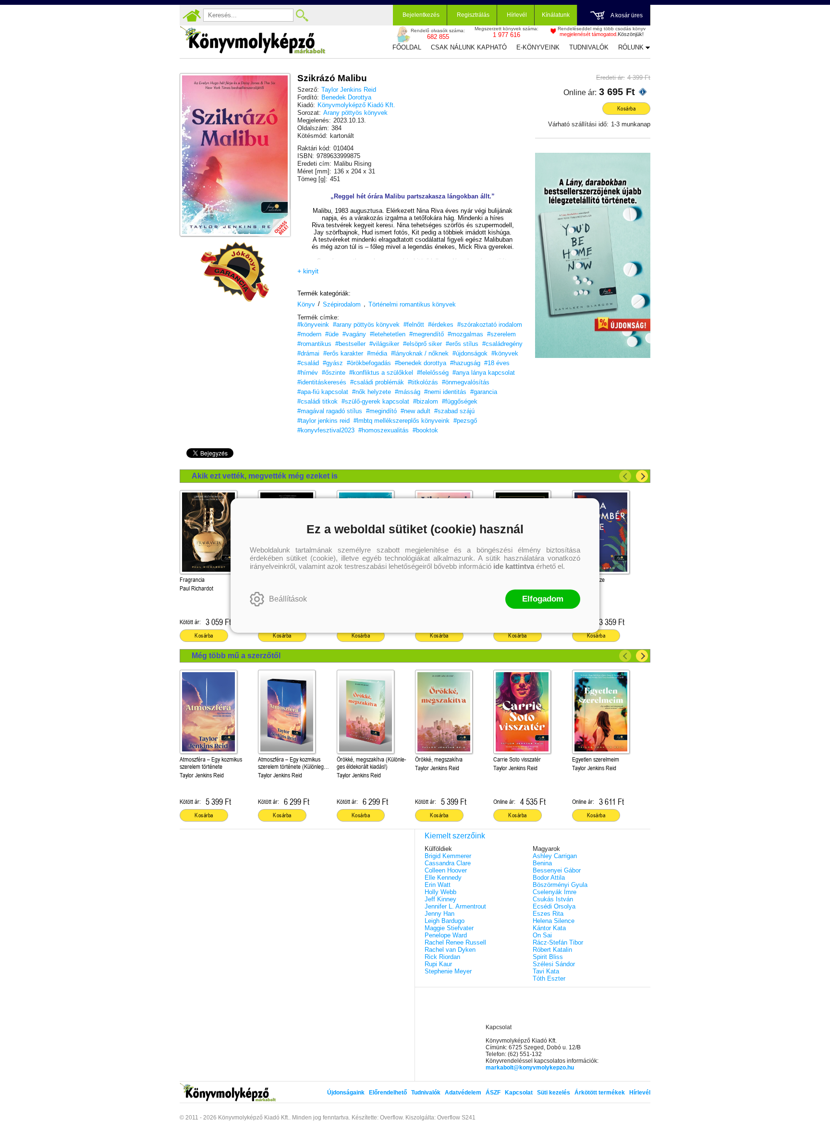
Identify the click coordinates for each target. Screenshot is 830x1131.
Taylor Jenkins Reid (348, 89)
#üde (332, 334)
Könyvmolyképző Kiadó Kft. (356, 105)
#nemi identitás (445, 391)
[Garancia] (235, 272)
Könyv (306, 304)
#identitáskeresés (321, 382)
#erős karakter (343, 353)
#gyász (333, 363)
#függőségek (459, 401)
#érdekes (440, 324)
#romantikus (314, 343)
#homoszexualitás (383, 430)
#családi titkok (317, 401)
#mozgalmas (465, 334)
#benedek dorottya (420, 363)
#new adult (415, 411)
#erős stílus (462, 343)
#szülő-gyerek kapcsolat (375, 401)
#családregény (502, 343)
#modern (309, 334)
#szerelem (501, 334)
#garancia (483, 391)
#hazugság (465, 363)
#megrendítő (426, 334)
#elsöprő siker (422, 343)
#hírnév (307, 372)
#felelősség (433, 372)
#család (308, 363)
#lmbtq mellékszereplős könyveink (402, 420)
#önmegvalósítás (465, 382)
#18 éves (497, 363)
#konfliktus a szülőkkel (381, 372)
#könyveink (313, 324)
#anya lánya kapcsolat (483, 372)
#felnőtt (413, 324)
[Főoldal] (191, 15)
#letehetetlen (387, 334)
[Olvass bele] (273, 219)
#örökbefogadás (369, 363)
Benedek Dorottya (346, 97)
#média (377, 353)
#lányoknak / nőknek (420, 353)
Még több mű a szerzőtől (236, 656)
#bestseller (350, 343)
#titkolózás (423, 382)
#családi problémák (377, 382)
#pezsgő (465, 420)
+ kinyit (307, 271)
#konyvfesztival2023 (325, 430)
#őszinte (333, 372)
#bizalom (425, 401)
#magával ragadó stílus (329, 411)
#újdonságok (470, 353)
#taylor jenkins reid (323, 420)
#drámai (308, 353)
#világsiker (384, 343)
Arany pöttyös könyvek (355, 112)
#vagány (354, 334)
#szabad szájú (454, 411)
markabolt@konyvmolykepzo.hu (530, 1067)
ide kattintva (513, 566)
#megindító (381, 411)
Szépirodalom (342, 304)
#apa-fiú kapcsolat (322, 391)
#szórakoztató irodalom (489, 324)
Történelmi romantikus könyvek (412, 304)
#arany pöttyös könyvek (366, 324)
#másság (407, 391)
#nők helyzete (371, 391)
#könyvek (504, 353)
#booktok (425, 430)
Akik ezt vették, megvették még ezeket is (265, 476)
